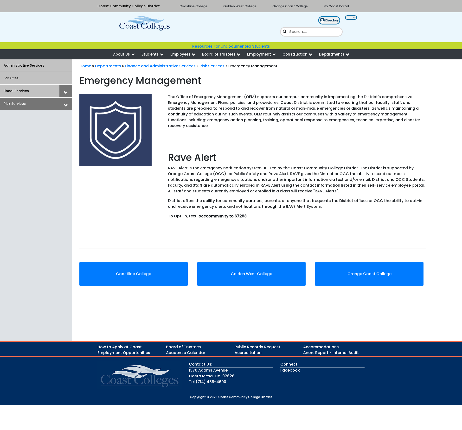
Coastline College (193, 6)
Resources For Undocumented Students (231, 46)
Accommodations (321, 347)
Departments (331, 54)
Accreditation (248, 352)
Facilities (11, 78)
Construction (295, 54)
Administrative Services (24, 65)
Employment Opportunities (123, 352)
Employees (180, 54)
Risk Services (15, 103)
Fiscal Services (16, 91)
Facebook (290, 370)
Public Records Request (257, 347)
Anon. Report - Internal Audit (331, 352)
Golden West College (240, 6)
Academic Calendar (185, 352)
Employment (259, 54)
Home (85, 66)
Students (150, 54)
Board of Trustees (219, 54)
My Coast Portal (336, 6)
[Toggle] (65, 91)
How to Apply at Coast (119, 347)
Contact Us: (200, 364)
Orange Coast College (290, 6)
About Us (121, 54)
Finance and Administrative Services (160, 66)
